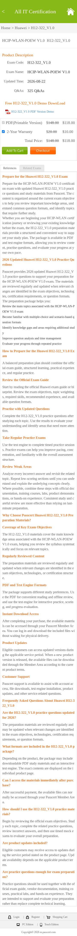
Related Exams (32, 168)
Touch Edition (51, 924)
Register (35, 916)
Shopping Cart (60, 916)
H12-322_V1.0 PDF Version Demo (32, 111)
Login (16, 916)
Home (5, 28)
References (9, 168)
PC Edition (27, 924)
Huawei (21, 28)
